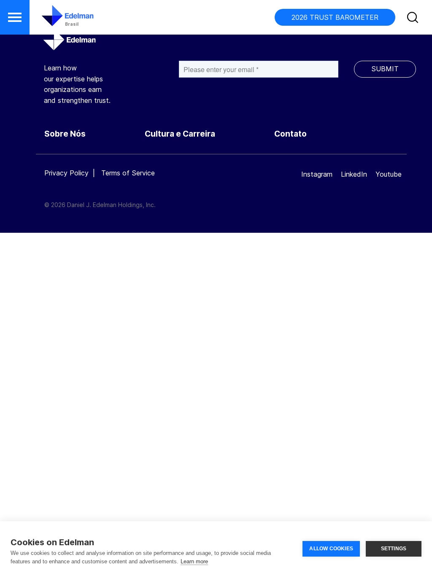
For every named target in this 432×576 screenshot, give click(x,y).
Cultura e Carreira (180, 134)
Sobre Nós (65, 134)
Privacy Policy (66, 173)
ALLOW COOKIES (331, 549)
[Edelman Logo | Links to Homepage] (55, 20)
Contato (290, 134)
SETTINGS (394, 549)
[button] (15, 17)
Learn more (194, 561)
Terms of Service (128, 173)
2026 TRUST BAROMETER (335, 17)
